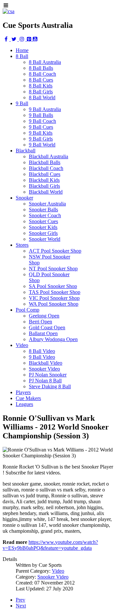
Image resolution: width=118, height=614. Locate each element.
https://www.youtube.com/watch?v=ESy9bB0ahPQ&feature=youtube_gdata (50, 545)
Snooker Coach (45, 215)
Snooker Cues (43, 221)
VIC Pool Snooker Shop (54, 298)
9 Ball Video (42, 357)
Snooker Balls (43, 209)
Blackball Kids (44, 180)
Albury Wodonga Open (53, 339)
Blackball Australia (48, 156)
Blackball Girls (44, 186)
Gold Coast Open (47, 327)
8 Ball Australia (45, 62)
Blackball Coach (46, 168)
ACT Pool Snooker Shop (55, 251)
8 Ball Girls (41, 91)
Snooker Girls (43, 233)
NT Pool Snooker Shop (53, 268)
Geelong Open (44, 315)
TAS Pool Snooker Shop (54, 292)
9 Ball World (42, 144)
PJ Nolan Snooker (48, 374)
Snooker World (44, 239)
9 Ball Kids (40, 133)
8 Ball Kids (40, 85)
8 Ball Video (42, 351)
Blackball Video (45, 363)
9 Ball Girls (41, 139)
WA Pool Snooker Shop (53, 304)
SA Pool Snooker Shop (53, 286)
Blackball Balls (44, 162)
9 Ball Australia (45, 109)
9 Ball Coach (42, 121)
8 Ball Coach (42, 74)
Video (58, 571)
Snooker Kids (43, 227)
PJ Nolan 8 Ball (45, 380)
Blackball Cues (44, 174)
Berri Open (40, 321)
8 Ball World (42, 97)
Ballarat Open (43, 333)
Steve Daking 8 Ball (50, 386)
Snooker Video (44, 369)
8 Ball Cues (41, 80)
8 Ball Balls (41, 68)
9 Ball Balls (41, 115)
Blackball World (46, 192)
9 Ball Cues (41, 127)
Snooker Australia (47, 203)
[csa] (8, 11)
